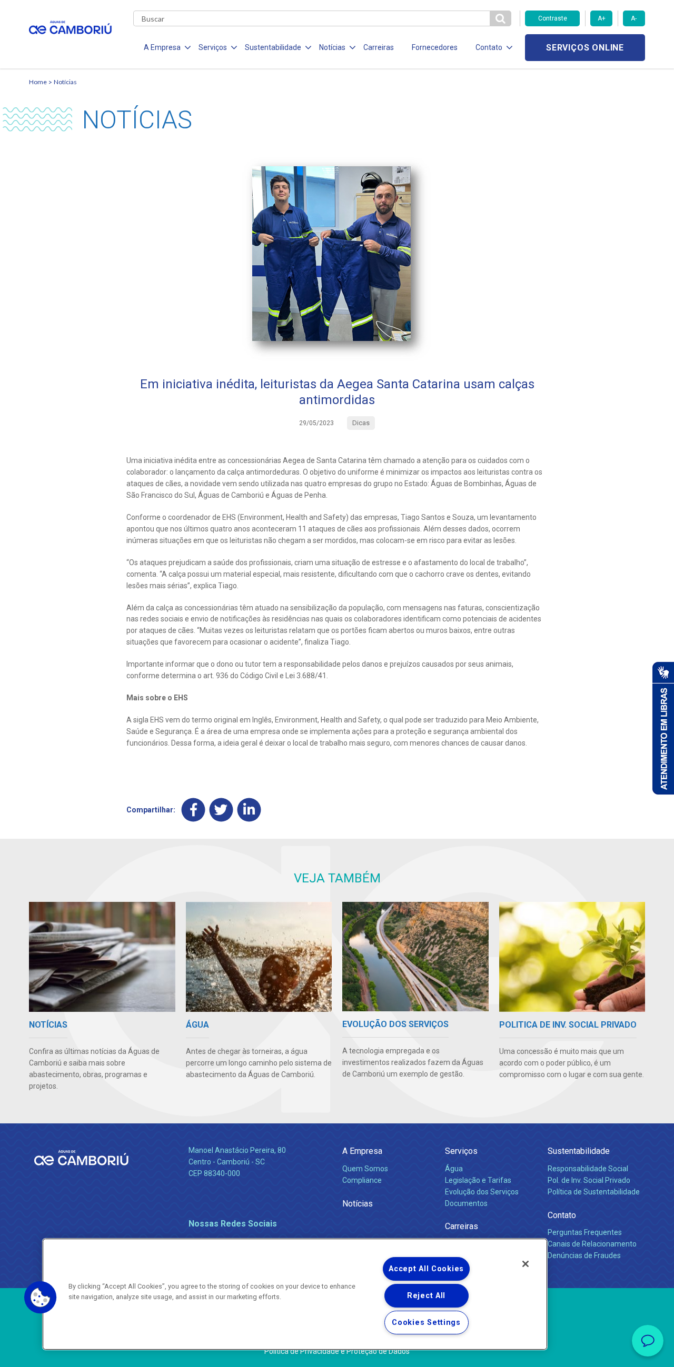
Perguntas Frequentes (585, 1232)
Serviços (461, 1151)
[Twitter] (221, 810)
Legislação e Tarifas (478, 1180)
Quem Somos (365, 1168)
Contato (562, 1215)
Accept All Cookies (426, 1268)
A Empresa (362, 1151)
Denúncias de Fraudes (584, 1255)
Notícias (65, 82)
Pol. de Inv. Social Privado (589, 1180)
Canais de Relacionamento (592, 1244)
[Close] (525, 1263)
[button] (40, 1297)
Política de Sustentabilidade (594, 1192)
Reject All (426, 1295)
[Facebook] (193, 810)
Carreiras (378, 47)
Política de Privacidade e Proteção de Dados (337, 1351)
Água (454, 1168)
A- (634, 18)
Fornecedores (435, 47)
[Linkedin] (249, 810)
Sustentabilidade (579, 1151)
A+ (602, 18)
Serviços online (585, 48)
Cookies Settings (426, 1322)
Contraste (552, 18)
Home (38, 82)
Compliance (362, 1180)
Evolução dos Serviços (482, 1192)
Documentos (466, 1203)
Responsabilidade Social (588, 1168)
